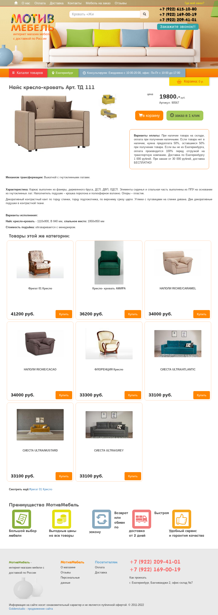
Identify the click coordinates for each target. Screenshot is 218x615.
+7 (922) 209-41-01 (155, 562)
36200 (91, 313)
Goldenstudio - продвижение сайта (31, 608)
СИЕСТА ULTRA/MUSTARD (40, 450)
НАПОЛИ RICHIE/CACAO (40, 369)
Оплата (40, 3)
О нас (26, 3)
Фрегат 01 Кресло (40, 288)
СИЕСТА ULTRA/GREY (109, 450)
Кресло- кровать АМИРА (109, 288)
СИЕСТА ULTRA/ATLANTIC (177, 369)
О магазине (68, 567)
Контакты (75, 3)
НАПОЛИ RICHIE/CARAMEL (178, 288)
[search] (144, 14)
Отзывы (121, 3)
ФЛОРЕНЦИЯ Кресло (109, 369)
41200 (22, 313)
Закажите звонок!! (178, 27)
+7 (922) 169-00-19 (155, 569)
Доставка (56, 3)
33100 (160, 394)
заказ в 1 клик (187, 115)
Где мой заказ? (194, 3)
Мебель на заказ (98, 3)
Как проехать (137, 577)
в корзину (151, 115)
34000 (160, 313)
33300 (91, 394)
